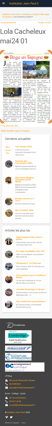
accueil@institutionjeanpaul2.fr (22, 405)
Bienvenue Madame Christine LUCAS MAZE (24, 179)
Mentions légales (12, 423)
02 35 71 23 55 (15, 401)
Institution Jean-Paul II (16, 412)
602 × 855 (14, 126)
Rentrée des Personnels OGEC (23, 162)
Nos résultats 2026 (24, 210)
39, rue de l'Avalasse (17, 398)
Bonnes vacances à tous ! (24, 199)
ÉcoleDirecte (19, 325)
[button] (4, 4)
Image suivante (44, 23)
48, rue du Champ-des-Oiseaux (22, 380)
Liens (23, 423)
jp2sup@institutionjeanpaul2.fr (22, 388)
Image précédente (8, 23)
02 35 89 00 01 (15, 384)
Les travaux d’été (23, 146)
